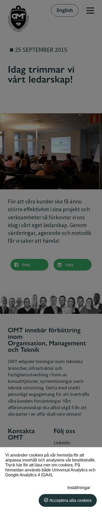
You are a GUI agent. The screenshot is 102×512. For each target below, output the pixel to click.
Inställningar (78, 487)
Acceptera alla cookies (70, 500)
